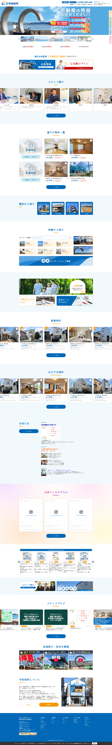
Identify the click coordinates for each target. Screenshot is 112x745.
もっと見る (56, 115)
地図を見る (28, 704)
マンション (53, 721)
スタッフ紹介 (43, 722)
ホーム (66, 4)
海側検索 (75, 721)
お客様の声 (89, 4)
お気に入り (73, 2)
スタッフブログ (43, 724)
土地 (52, 722)
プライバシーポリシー (88, 722)
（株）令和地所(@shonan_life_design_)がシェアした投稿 (32, 529)
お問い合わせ (87, 719)
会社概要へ (48, 704)
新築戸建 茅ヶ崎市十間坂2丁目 (55, 453)
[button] (19, 39)
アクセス (42, 728)
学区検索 (75, 719)
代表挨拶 (42, 727)
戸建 (52, 719)
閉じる (94, 743)
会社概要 (84, 4)
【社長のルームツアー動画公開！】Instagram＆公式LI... (59, 470)
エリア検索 (77, 4)
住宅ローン (86, 721)
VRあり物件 (76, 722)
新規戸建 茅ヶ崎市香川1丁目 (55, 460)
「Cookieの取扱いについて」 (77, 743)
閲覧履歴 (65, 2)
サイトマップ (87, 725)
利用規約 (86, 724)
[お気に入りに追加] (66, 140)
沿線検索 (72, 4)
